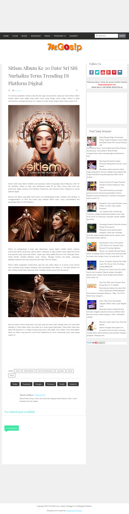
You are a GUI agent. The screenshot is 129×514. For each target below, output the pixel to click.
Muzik (24, 36)
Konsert (74, 36)
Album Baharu (29, 371)
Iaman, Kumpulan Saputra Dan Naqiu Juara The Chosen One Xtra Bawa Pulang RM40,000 (112, 264)
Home (6, 36)
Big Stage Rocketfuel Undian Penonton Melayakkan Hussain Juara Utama (113, 163)
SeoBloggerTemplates (74, 511)
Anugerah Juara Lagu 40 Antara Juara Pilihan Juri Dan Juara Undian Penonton (113, 206)
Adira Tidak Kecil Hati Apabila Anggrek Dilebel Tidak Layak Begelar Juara (112, 303)
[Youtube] (103, 72)
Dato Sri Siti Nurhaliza (45, 371)
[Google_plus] (108, 72)
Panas (47, 36)
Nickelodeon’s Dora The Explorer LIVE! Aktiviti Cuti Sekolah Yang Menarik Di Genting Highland (111, 245)
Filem (15, 36)
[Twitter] (97, 72)
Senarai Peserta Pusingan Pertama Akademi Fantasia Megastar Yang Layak (112, 184)
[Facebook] (91, 72)
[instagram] (120, 72)
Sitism (12, 375)
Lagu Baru (60, 371)
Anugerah (36, 36)
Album (17, 371)
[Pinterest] (114, 72)
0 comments (18, 91)
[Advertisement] (61, 16)
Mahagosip (39, 394)
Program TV (60, 36)
